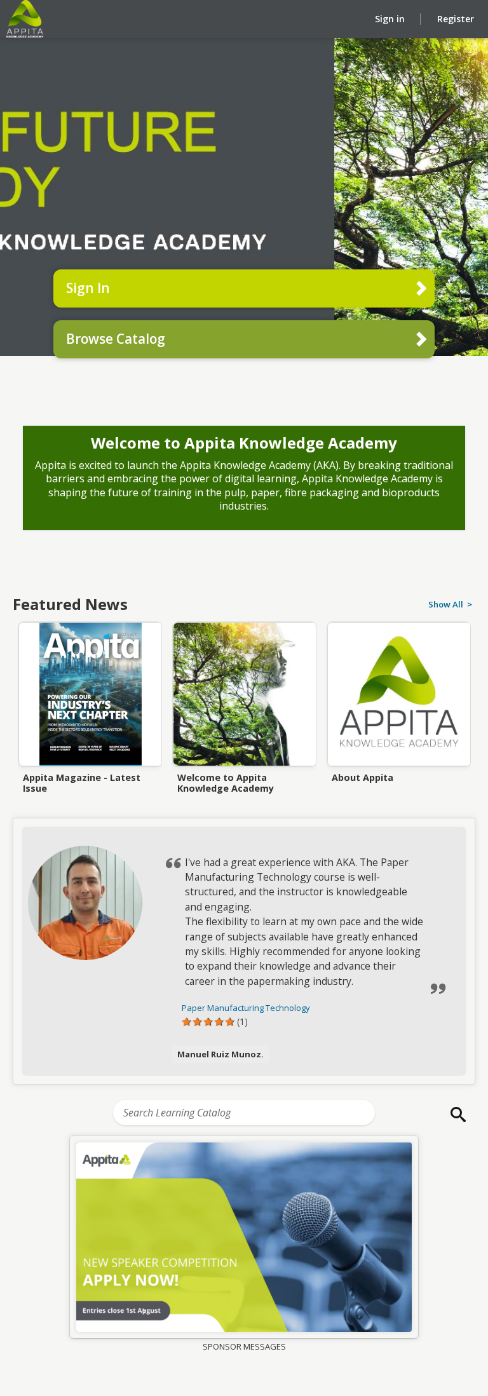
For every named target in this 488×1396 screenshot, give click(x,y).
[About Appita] (399, 732)
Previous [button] (20, 685)
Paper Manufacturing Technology (246, 1007)
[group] (244, 1236)
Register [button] (455, 19)
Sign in (391, 19)
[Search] (455, 1114)
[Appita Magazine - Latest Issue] (90, 732)
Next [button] (468, 685)
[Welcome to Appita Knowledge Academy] (244, 732)
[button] (93, 903)
